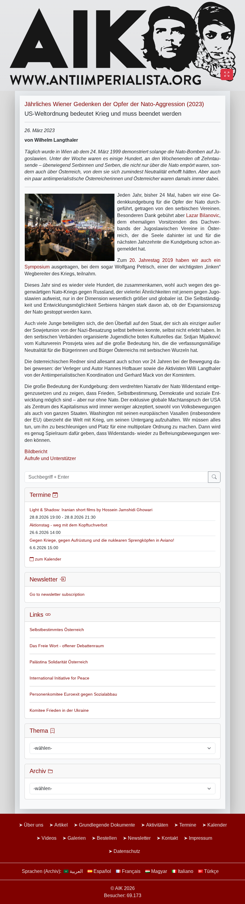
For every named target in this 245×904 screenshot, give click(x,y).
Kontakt (170, 838)
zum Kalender (47, 559)
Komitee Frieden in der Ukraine (59, 710)
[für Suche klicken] (214, 477)
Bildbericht (35, 451)
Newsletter (139, 838)
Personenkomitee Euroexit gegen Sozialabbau (73, 694)
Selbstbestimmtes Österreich (57, 629)
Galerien (77, 838)
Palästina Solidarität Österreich (59, 661)
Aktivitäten (157, 824)
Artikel (61, 824)
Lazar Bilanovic (202, 215)
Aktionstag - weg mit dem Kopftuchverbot (68, 525)
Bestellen (107, 838)
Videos (49, 838)
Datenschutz (127, 851)
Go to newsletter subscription (57, 594)
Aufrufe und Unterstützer (50, 458)
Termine (187, 824)
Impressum (200, 838)
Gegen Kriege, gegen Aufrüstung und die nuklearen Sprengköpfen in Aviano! (102, 540)
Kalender (217, 824)
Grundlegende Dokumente (107, 824)
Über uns (33, 824)
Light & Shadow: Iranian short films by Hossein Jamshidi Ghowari (91, 509)
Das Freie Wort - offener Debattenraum (67, 645)
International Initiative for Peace (59, 678)
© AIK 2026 (123, 888)
